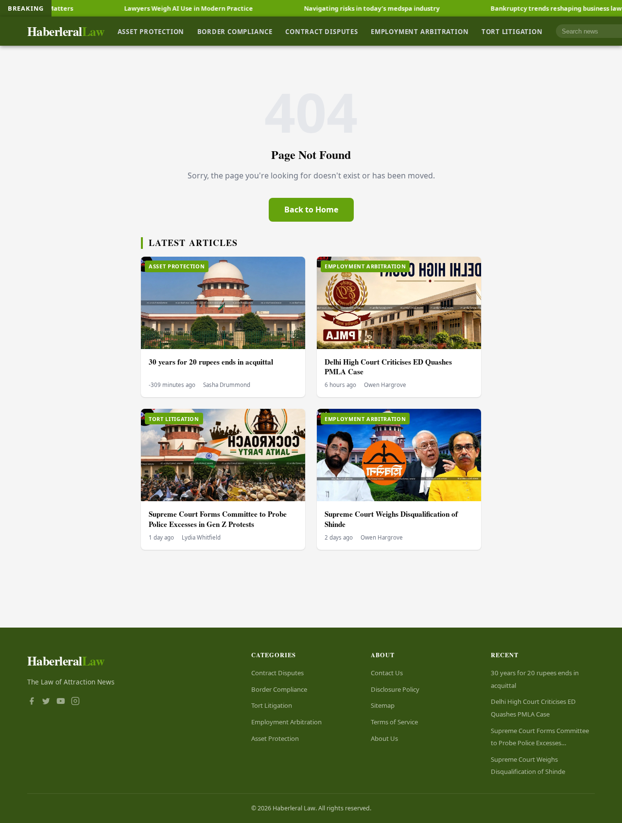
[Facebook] (31, 702)
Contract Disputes (321, 31)
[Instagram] (75, 702)
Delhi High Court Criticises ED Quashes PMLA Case (388, 366)
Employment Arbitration (419, 31)
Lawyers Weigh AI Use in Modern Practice (157, 8)
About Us (384, 738)
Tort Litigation (512, 31)
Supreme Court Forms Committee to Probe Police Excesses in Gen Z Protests (218, 518)
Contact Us (387, 672)
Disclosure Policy (395, 689)
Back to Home (311, 209)
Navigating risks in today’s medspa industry (341, 8)
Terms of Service (394, 722)
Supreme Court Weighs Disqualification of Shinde (391, 518)
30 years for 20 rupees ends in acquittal (211, 361)
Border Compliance (235, 31)
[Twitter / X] (46, 702)
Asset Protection (151, 31)
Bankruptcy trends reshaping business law (525, 8)
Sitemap (383, 705)
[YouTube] (60, 702)
